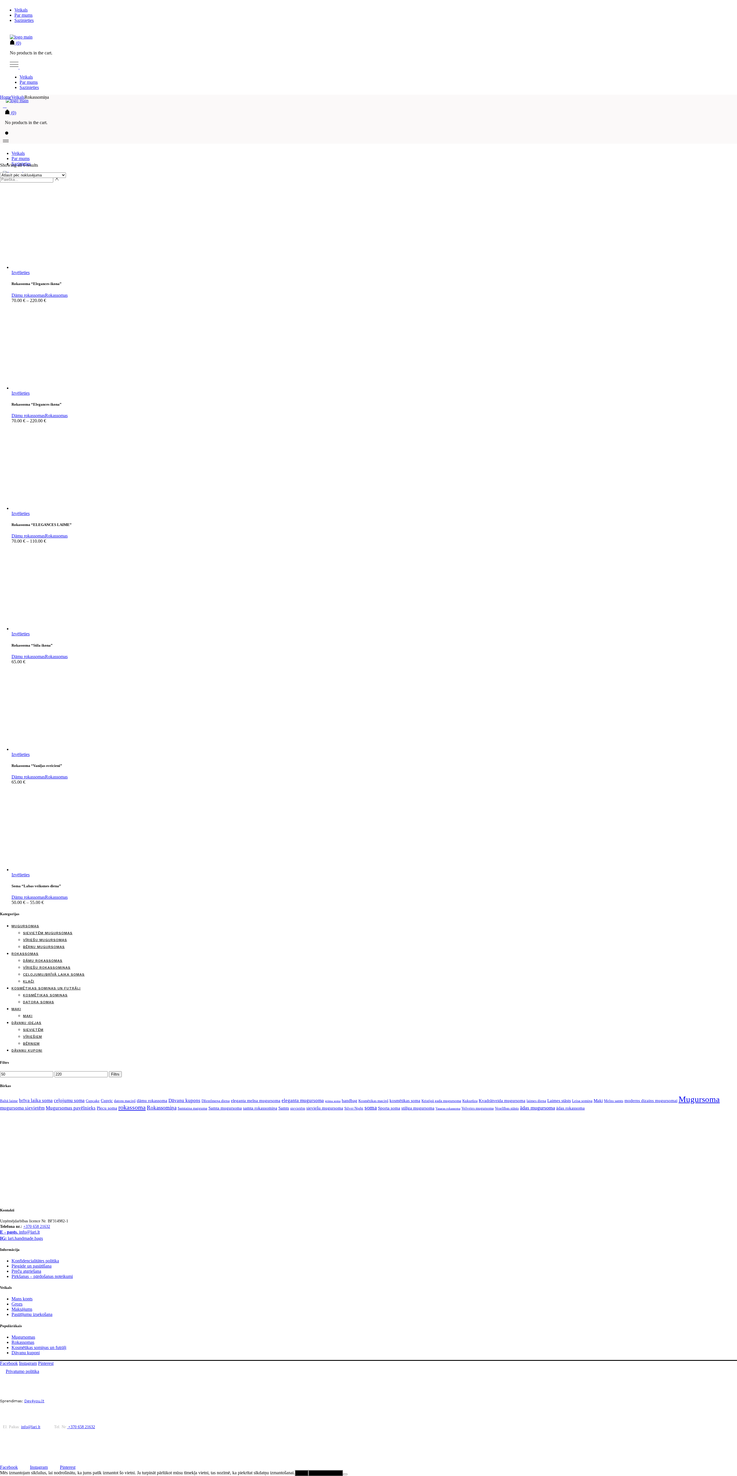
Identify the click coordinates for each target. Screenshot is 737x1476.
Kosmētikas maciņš (373, 1101)
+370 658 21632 (36, 1226)
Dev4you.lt (34, 1401)
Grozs (17, 1304)
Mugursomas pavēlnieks (71, 1108)
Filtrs (115, 1074)
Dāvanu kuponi (27, 1050)
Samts (283, 1108)
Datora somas (38, 1002)
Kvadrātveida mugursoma (502, 1100)
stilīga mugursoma (417, 1108)
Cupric (107, 1100)
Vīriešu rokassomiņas (47, 968)
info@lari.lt (20, 1232)
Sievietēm (33, 1030)
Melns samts (613, 1101)
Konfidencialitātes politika (35, 1260)
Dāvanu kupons (184, 1100)
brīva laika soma (36, 1100)
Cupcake (93, 1101)
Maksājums (22, 1309)
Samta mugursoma (225, 1108)
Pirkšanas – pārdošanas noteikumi (42, 1276)
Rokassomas (56, 295)
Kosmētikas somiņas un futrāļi (46, 988)
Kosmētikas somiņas (45, 995)
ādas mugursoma (537, 1108)
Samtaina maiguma (192, 1108)
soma (370, 1108)
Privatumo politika (22, 1371)
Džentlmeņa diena (216, 1101)
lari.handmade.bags (21, 1238)
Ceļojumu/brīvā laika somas (54, 974)
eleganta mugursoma (303, 1100)
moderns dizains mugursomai (650, 1100)
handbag (349, 1100)
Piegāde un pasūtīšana (32, 1266)
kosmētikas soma (405, 1100)
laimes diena (536, 1101)
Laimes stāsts (559, 1100)
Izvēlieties (21, 272)
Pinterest (46, 1363)
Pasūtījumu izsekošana (32, 1314)
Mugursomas (25, 926)
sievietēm (297, 1108)
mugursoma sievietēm (22, 1108)
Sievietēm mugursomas (48, 933)
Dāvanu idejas (26, 1023)
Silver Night (353, 1108)
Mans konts (22, 1298)
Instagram (28, 1363)
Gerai (301, 1473)
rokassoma (132, 1107)
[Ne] (345, 1474)
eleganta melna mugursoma (255, 1100)
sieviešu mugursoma (324, 1108)
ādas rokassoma (570, 1108)
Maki (16, 1009)
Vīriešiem (32, 1037)
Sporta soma (389, 1108)
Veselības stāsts (507, 1108)
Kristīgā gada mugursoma (441, 1101)
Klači (28, 981)
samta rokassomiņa (260, 1108)
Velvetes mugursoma (477, 1108)
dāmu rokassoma (152, 1100)
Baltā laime (9, 1101)
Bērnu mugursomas (44, 947)
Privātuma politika (326, 1473)
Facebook (9, 1363)
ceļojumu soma (69, 1100)
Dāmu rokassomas (28, 295)
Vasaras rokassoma (448, 1108)
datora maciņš (125, 1101)
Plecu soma (107, 1108)
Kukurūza (470, 1101)
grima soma (333, 1101)
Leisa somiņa (582, 1101)
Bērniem (31, 1044)
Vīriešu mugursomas (45, 940)
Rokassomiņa (161, 1108)
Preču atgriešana (26, 1271)
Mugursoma (699, 1099)
